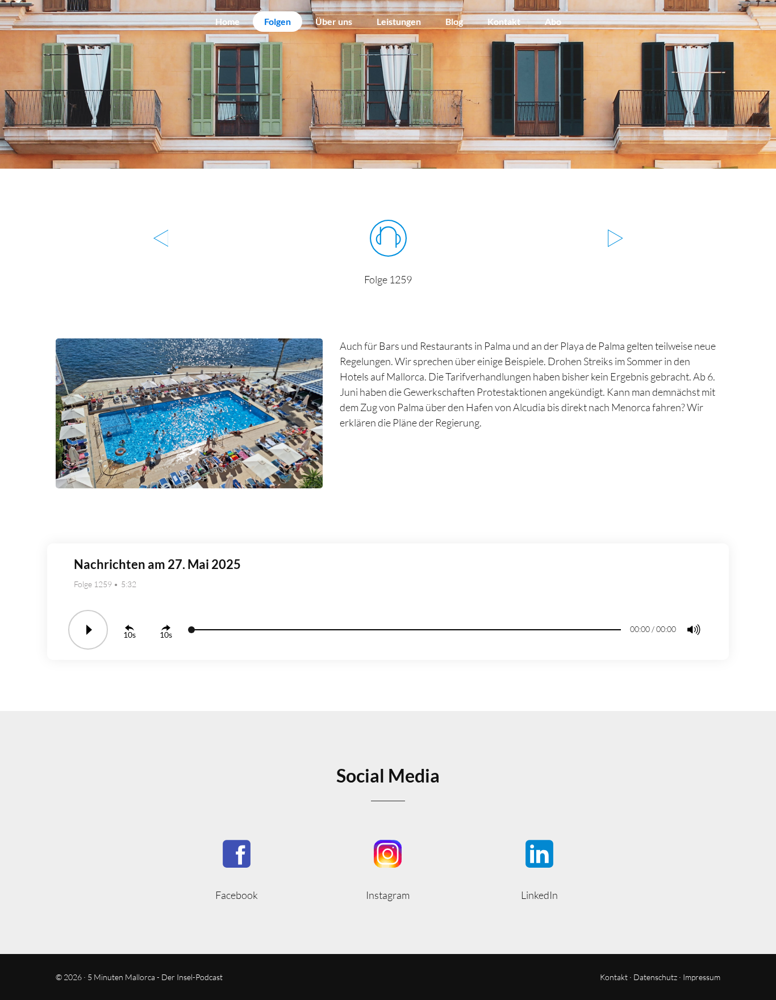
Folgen (277, 21)
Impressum (701, 977)
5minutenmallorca (388, 869)
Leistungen (399, 21)
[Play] (88, 630)
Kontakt (503, 21)
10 (127, 634)
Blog (454, 21)
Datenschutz (655, 977)
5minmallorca (539, 869)
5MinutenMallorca (236, 869)
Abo (553, 21)
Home (227, 21)
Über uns (333, 21)
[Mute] (693, 630)
